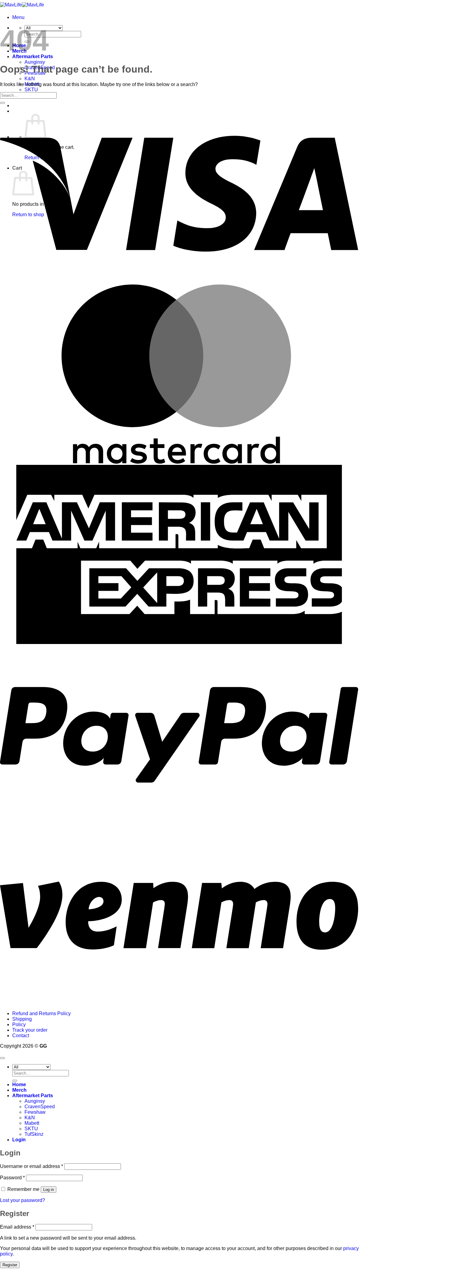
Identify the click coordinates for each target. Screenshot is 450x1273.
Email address (17, 1227)
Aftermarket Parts (32, 1095)
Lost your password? (22, 1200)
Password (12, 1177)
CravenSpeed (39, 1106)
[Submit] (2, 103)
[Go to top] (2, 1058)
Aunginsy (34, 62)
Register (9, 1265)
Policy (19, 1024)
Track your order (29, 1030)
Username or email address (31, 1166)
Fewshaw (35, 1112)
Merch (19, 1090)
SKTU (31, 89)
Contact (20, 1035)
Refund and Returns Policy (41, 1013)
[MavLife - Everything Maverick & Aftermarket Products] (22, 4)
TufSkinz (33, 1134)
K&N (29, 78)
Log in (48, 1189)
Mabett (31, 1123)
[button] (18, 17)
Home (19, 1084)
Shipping (22, 1019)
